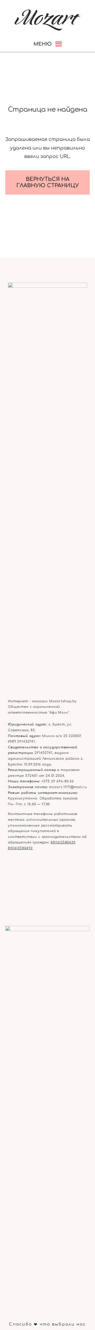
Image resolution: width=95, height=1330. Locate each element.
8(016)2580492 (20, 848)
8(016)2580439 (63, 842)
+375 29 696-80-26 (57, 781)
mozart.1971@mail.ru (68, 787)
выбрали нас (69, 1324)
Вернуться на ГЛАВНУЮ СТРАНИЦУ (47, 182)
